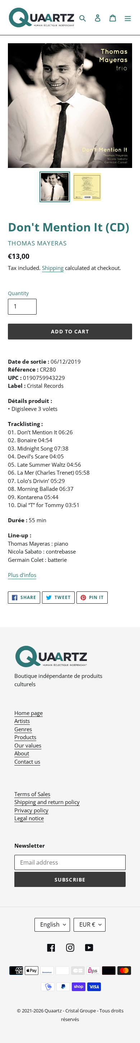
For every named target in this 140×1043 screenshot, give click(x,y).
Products (25, 737)
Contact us (27, 761)
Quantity (18, 293)
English (50, 924)
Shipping (53, 267)
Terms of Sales (32, 794)
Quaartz (53, 1010)
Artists (22, 720)
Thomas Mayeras (37, 243)
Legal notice (29, 818)
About (21, 753)
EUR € (87, 924)
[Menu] (127, 17)
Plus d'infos (22, 574)
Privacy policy (31, 810)
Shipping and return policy (47, 801)
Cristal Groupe (80, 1010)
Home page (28, 712)
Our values (27, 745)
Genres (23, 729)
